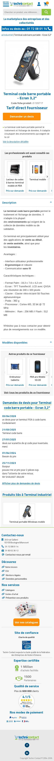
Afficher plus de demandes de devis (21, 483)
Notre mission (11, 566)
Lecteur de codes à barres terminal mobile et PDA (15, 182)
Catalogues (10, 590)
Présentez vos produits (17, 597)
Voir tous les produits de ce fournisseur (27, 392)
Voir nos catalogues (26, 622)
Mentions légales (13, 575)
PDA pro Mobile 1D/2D (37, 378)
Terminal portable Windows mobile (27, 521)
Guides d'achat (11, 594)
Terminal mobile (37, 179)
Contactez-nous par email (17, 554)
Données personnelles (16, 578)
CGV (7, 570)
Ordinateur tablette (15, 378)
